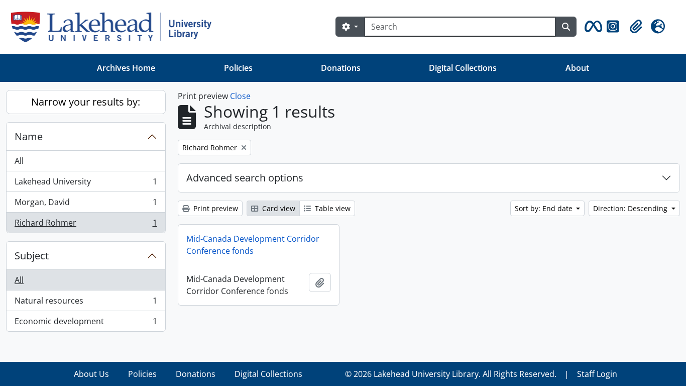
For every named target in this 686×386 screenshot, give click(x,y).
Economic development (85, 323)
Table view (332, 208)
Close (240, 96)
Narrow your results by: (85, 102)
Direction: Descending (631, 208)
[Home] (115, 27)
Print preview (214, 208)
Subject (32, 255)
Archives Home (126, 67)
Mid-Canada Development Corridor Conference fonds (252, 244)
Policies (238, 67)
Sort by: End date (545, 208)
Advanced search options (244, 177)
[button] (592, 27)
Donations (341, 67)
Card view (277, 208)
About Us (91, 373)
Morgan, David (85, 205)
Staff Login (597, 373)
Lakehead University (85, 184)
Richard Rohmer (85, 225)
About (577, 67)
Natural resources (85, 303)
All (19, 160)
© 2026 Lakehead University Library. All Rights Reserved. (450, 373)
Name (29, 136)
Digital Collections (463, 67)
